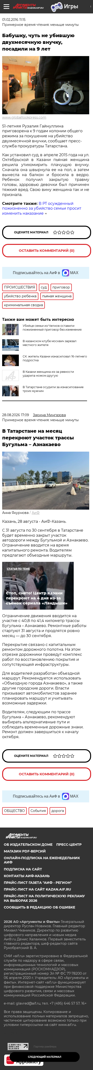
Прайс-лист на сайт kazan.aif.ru (37, 889)
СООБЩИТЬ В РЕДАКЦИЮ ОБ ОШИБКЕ (39, 907)
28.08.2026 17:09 (15, 415)
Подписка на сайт (23, 869)
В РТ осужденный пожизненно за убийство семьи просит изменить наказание (41, 208)
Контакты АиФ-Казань (27, 876)
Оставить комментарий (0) (46, 250)
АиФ (36, 513)
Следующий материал (44, 1056)
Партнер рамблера (45, 1046)
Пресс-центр (69, 844)
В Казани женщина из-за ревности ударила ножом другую (48, 373)
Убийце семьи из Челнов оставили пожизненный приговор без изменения (52, 327)
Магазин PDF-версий (25, 851)
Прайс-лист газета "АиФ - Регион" (38, 882)
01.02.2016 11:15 (14, 19)
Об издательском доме (28, 844)
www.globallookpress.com (24, 117)
